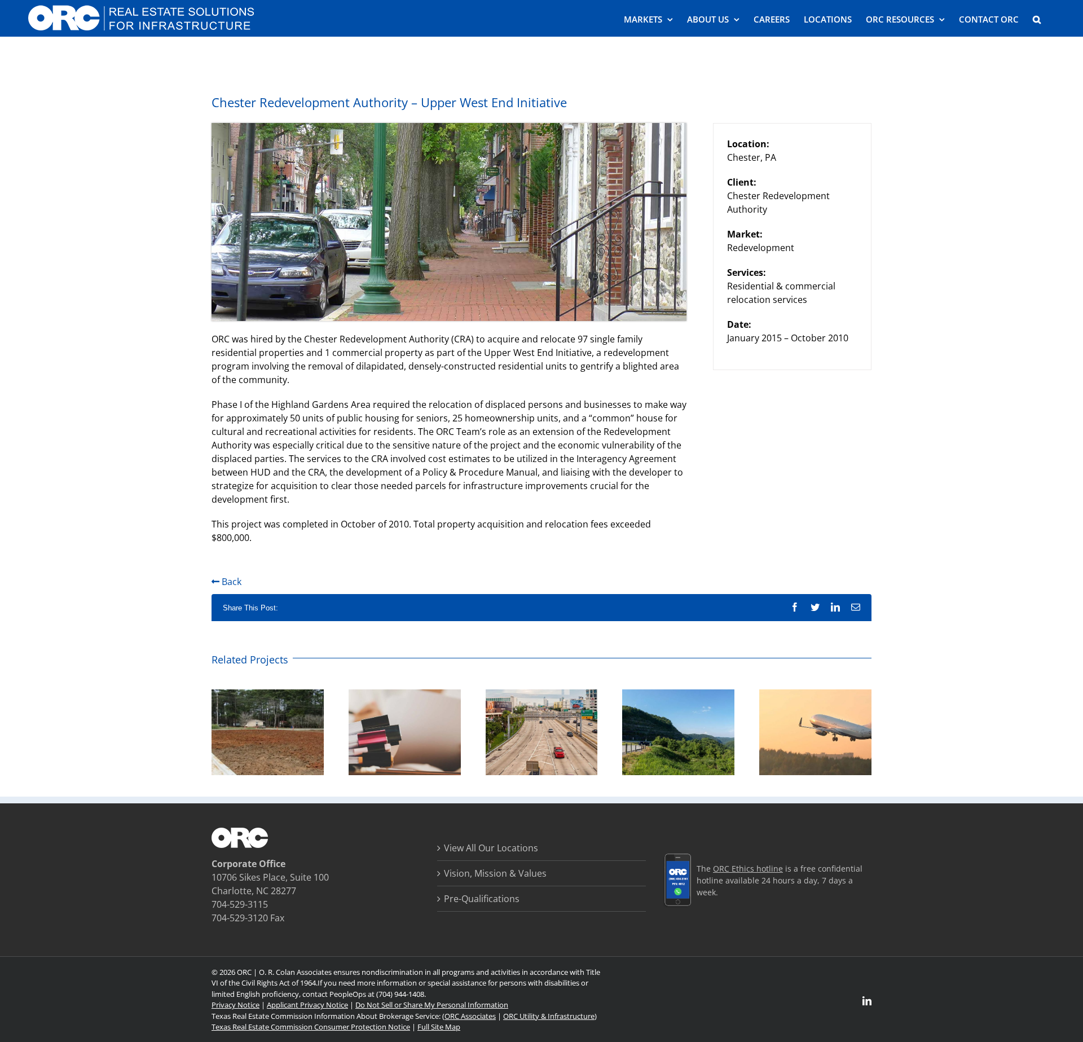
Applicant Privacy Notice (307, 1005)
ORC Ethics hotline (748, 868)
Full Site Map (438, 1027)
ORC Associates (470, 1016)
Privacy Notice (235, 1005)
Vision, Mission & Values (495, 873)
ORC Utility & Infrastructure (549, 1016)
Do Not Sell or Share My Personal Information (431, 1005)
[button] (1037, 18)
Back (230, 581)
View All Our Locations (491, 848)
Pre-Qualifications (482, 898)
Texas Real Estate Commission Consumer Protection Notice (311, 1027)
